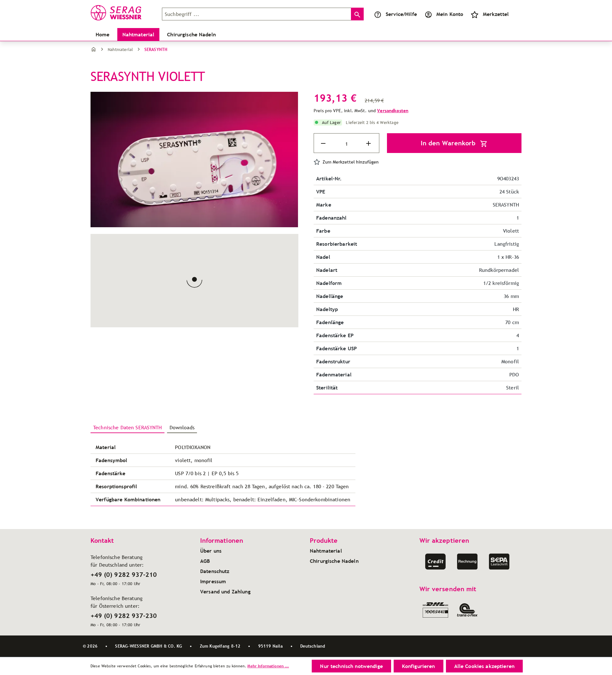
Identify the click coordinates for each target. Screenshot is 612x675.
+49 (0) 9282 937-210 (124, 574)
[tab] (127, 427)
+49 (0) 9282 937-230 (124, 616)
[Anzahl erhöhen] (369, 143)
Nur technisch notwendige (351, 666)
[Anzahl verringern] (324, 143)
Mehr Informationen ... (268, 666)
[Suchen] (357, 14)
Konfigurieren (418, 666)
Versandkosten (392, 110)
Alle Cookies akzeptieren (484, 666)
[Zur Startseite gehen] (122, 12)
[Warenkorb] (516, 14)
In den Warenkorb (449, 143)
